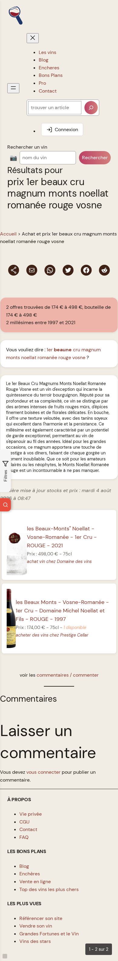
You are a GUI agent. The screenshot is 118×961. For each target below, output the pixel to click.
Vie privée (30, 814)
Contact (28, 829)
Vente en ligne (35, 881)
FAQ (23, 837)
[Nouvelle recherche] (5, 504)
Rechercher (95, 157)
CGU (24, 822)
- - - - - (62, 610)
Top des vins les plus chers (49, 889)
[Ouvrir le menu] (13, 88)
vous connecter (43, 772)
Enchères (29, 874)
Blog (24, 866)
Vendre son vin (35, 926)
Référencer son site (40, 918)
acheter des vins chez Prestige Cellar (52, 635)
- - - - (62, 537)
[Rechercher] (91, 107)
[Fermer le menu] (33, 38)
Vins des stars (35, 941)
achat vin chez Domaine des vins (59, 561)
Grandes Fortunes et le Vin (49, 934)
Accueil (8, 234)
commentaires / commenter (68, 675)
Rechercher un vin (27, 147)
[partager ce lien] (13, 270)
